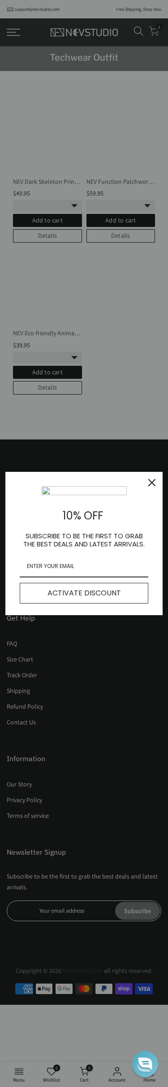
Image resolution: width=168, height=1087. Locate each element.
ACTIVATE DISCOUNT (84, 593)
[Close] (152, 482)
